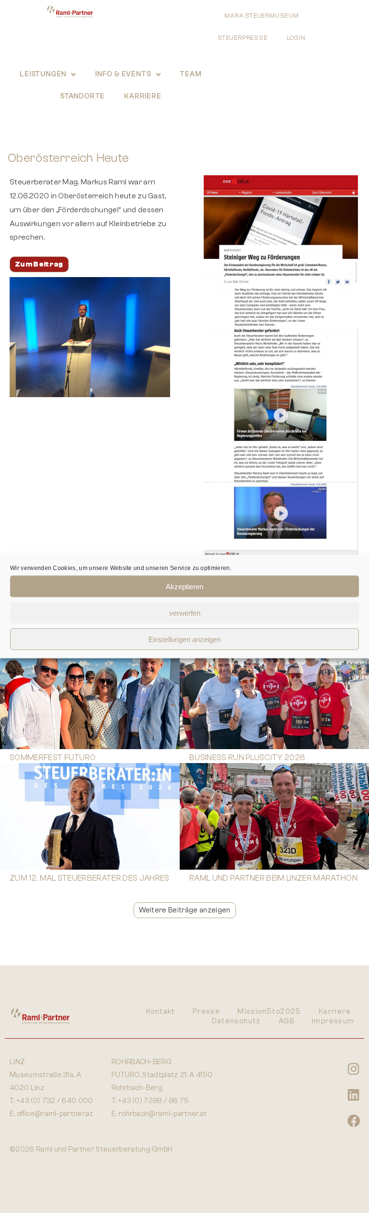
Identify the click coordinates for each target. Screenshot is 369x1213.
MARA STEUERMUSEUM (261, 15)
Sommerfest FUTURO (53, 757)
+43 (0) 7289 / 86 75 (153, 1101)
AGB (287, 1021)
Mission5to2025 (269, 1011)
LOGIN (296, 37)
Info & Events (123, 74)
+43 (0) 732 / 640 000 (54, 1101)
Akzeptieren (184, 586)
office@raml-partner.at (55, 1114)
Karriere (142, 96)
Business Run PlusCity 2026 (247, 757)
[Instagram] (354, 1068)
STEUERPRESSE (243, 37)
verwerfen (184, 612)
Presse (206, 1011)
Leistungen (43, 74)
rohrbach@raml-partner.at (163, 1114)
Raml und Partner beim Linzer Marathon (273, 878)
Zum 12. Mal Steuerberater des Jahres (90, 878)
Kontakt (160, 1011)
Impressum (333, 1021)
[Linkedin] (354, 1094)
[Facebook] (354, 1120)
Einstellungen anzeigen (184, 639)
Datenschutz (236, 1021)
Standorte (82, 96)
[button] (185, 910)
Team (190, 74)
